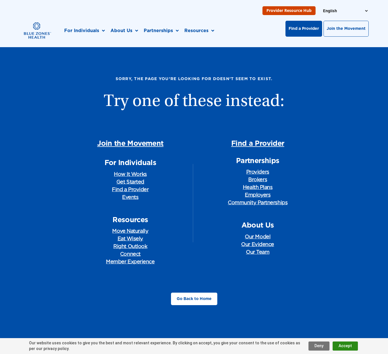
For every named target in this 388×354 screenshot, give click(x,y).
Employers (257, 195)
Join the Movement (346, 28)
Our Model (257, 237)
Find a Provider (304, 28)
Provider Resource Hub (289, 10)
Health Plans (258, 187)
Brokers (257, 179)
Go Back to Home (194, 298)
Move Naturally (130, 231)
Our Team (257, 252)
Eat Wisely (130, 238)
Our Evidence (257, 244)
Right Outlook (130, 246)
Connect (130, 254)
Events (130, 197)
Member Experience (130, 262)
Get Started (130, 182)
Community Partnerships (257, 202)
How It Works (130, 174)
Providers (257, 172)
